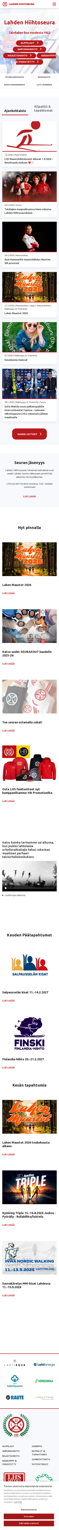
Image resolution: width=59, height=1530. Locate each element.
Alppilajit (27, 43)
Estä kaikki (29, 1516)
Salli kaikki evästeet (29, 1523)
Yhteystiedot (40, 1464)
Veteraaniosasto (14, 77)
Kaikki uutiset (28, 434)
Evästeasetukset (29, 1509)
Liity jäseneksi (44, 85)
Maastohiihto (18, 55)
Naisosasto (44, 77)
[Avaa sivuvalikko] (54, 4)
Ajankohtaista (41, 1459)
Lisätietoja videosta (15, 895)
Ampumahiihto (27, 49)
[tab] (15, 111)
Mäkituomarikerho (14, 85)
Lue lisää (18, 1502)
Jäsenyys (37, 1446)
